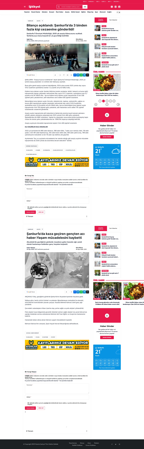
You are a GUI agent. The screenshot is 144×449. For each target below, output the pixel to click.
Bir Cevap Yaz (29, 175)
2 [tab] (103, 104)
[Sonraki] (118, 108)
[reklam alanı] (57, 162)
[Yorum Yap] (63, 75)
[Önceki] (95, 108)
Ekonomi (103, 12)
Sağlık (109, 12)
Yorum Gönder (30, 212)
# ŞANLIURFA (29, 337)
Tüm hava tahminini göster (107, 170)
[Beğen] (55, 75)
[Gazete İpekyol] (34, 6)
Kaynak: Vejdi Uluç (31, 146)
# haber (38, 150)
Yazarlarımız (73, 443)
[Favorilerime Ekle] (60, 75)
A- (71, 75)
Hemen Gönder (107, 140)
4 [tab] (110, 104)
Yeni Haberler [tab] (113, 20)
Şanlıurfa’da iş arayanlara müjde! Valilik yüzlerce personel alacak (110, 57)
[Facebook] (112, 444)
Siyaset (51, 12)
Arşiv (89, 443)
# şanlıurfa (29, 150)
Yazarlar (27, 12)
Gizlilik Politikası (77, 445)
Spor (96, 12)
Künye (82, 443)
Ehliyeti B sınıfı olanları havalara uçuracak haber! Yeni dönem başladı (110, 48)
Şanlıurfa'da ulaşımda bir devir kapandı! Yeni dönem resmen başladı (110, 39)
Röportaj (90, 12)
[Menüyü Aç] (24, 6)
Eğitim (83, 12)
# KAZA (37, 337)
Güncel (104, 35)
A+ (67, 75)
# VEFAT (53, 337)
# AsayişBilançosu (31, 154)
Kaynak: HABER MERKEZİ (32, 333)
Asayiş (67, 12)
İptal (35, 372)
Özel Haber (59, 12)
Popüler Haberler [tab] (100, 20)
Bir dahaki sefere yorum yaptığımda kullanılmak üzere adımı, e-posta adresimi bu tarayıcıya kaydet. (57, 207)
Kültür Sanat (75, 12)
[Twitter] (115, 444)
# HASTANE (45, 337)
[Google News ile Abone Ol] (31, 75)
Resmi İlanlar (35, 12)
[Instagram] (119, 444)
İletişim (96, 443)
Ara (85, 6)
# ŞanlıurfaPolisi (58, 150)
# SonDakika (46, 150)
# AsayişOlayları (70, 150)
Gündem (44, 12)
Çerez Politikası (91, 445)
